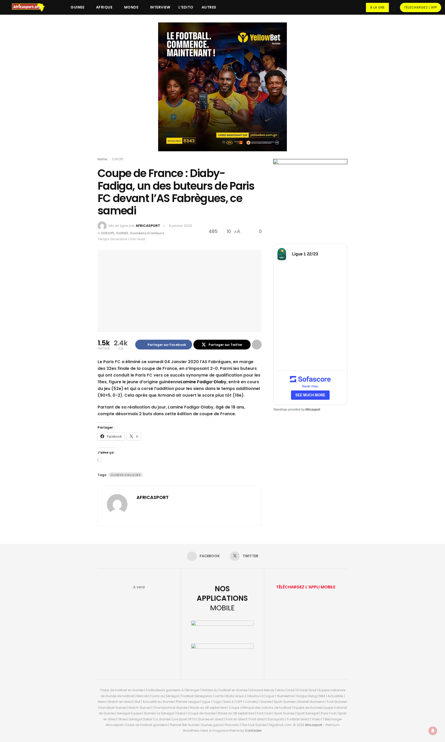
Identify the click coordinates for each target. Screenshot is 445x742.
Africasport (312, 409)
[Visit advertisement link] (222, 90)
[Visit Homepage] (30, 7)
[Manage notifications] (433, 731)
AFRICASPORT (148, 225)
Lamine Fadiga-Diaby (203, 382)
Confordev (253, 730)
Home (102, 159)
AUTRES (209, 7)
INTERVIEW (160, 7)
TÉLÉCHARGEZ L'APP (420, 7)
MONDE (131, 7)
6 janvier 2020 (180, 225)
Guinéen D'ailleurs (125, 475)
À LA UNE (377, 7)
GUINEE (77, 7)
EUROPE (117, 159)
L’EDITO (185, 7)
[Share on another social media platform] (257, 344)
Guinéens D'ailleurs (147, 233)
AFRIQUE (104, 7)
